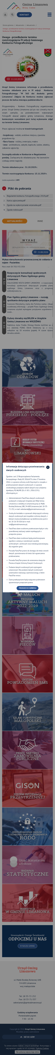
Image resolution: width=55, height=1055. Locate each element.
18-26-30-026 (16, 521)
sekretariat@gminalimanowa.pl (32, 509)
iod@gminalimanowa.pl (18, 524)
